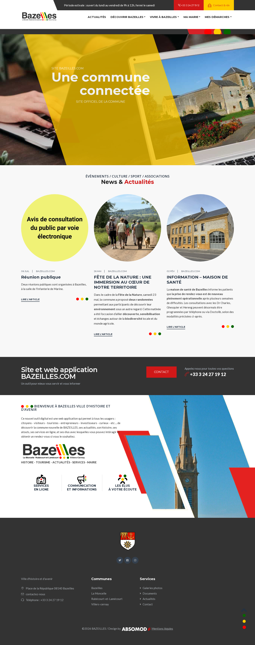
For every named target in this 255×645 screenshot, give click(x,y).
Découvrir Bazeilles (127, 17)
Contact (148, 604)
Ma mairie (191, 17)
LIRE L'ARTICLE (30, 299)
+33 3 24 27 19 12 (190, 5)
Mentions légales (162, 628)
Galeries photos (152, 588)
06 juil (25, 271)
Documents (150, 593)
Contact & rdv (221, 5)
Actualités (97, 17)
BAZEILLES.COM (45, 271)
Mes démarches (217, 17)
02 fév (171, 271)
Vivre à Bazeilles (163, 17)
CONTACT (161, 372)
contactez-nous (35, 594)
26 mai (97, 271)
